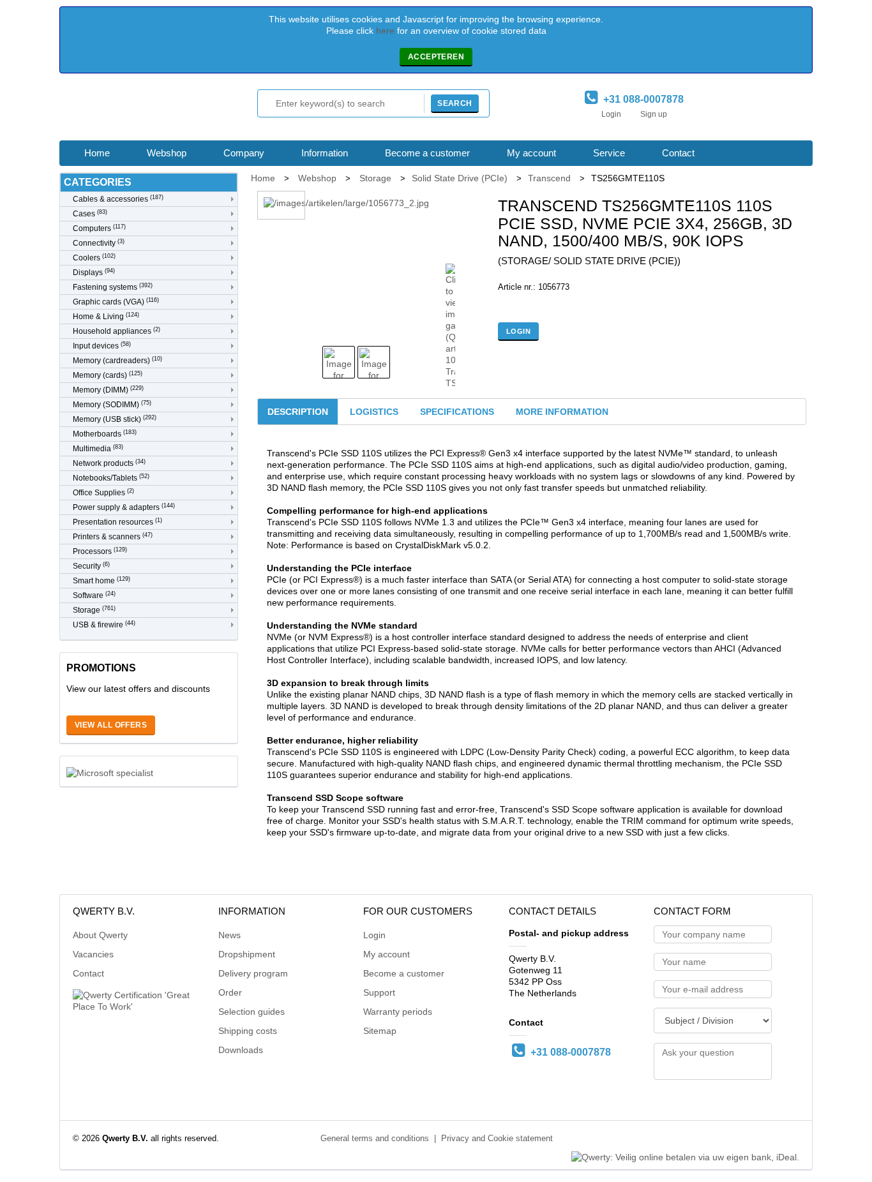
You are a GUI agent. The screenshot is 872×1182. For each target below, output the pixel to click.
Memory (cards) (107, 375)
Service (609, 152)
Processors (100, 551)
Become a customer (427, 152)
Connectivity (98, 243)
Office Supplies (103, 492)
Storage (94, 610)
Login (611, 114)
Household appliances (116, 331)
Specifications (457, 412)
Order (230, 992)
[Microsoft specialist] (109, 772)
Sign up (653, 114)
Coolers (94, 257)
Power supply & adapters (124, 507)
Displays (94, 272)
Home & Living (106, 316)
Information (324, 152)
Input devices (102, 345)
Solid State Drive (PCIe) (459, 178)
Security (91, 566)
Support (379, 992)
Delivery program (253, 973)
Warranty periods (397, 1011)
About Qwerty (100, 935)
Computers (99, 228)
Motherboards (105, 433)
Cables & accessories (118, 199)
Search (454, 103)
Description (297, 412)
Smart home (101, 580)
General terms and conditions (374, 1138)
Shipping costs (247, 1031)
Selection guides (251, 1011)
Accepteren (436, 56)
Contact (678, 152)
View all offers (111, 725)
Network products (109, 463)
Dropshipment (246, 954)
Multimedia (98, 448)
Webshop (166, 152)
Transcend (549, 178)
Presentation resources (117, 522)
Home (97, 152)
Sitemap (379, 1031)
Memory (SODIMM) (112, 404)
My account (531, 152)
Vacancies (93, 954)
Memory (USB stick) (114, 419)
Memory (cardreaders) (117, 360)
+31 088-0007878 (641, 99)
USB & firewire (104, 624)
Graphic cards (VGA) (116, 301)
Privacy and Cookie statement (497, 1138)
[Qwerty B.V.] (129, 110)
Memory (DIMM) (108, 389)
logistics (374, 412)
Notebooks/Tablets (111, 478)
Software (94, 595)
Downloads (240, 1050)
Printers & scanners (113, 536)
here (385, 31)
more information (562, 412)
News (229, 935)
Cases (90, 213)
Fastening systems (113, 287)
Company (243, 152)
